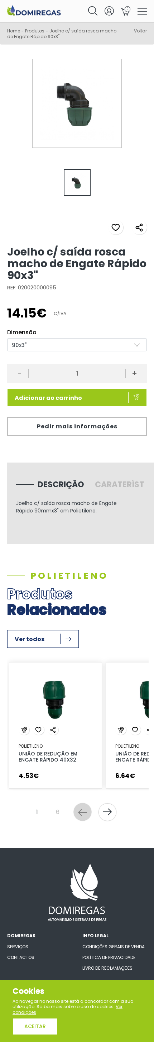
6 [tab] (106, 800)
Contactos (20, 957)
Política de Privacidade (108, 957)
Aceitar (35, 1026)
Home (13, 31)
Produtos (34, 31)
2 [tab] (63, 800)
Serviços (17, 947)
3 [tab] (74, 800)
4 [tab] (84, 800)
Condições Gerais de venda (113, 947)
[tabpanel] (77, 183)
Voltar (140, 31)
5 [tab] (95, 800)
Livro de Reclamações (107, 968)
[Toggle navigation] (142, 11)
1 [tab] (51, 800)
